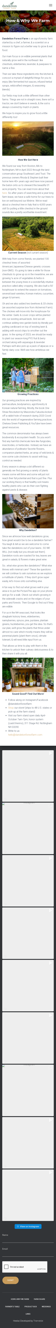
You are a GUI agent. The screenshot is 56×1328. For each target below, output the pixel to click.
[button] (28, 776)
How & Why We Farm (20, 1299)
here (4, 193)
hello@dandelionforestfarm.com (25, 734)
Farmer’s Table (12, 1307)
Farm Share (39, 1299)
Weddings (46, 1307)
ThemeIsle (38, 1321)
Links (28, 1314)
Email (5, 1249)
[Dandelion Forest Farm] (10, 5)
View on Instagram (29, 1226)
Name (5, 1235)
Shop (11, 707)
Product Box (30, 1307)
